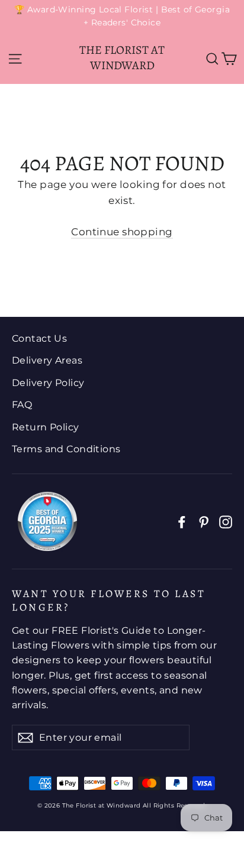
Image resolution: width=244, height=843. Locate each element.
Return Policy (45, 427)
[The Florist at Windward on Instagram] (225, 521)
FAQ (22, 404)
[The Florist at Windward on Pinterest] (203, 521)
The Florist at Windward (122, 57)
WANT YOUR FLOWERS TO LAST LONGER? (109, 600)
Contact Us (39, 338)
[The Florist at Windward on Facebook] (181, 521)
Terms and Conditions (66, 449)
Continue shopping (121, 232)
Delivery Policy (48, 382)
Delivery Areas (47, 360)
